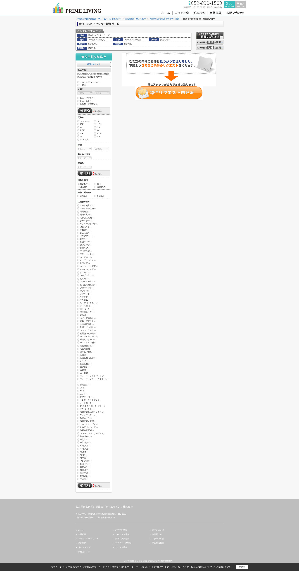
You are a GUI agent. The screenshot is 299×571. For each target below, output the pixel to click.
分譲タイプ (86, 242)
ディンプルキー (88, 415)
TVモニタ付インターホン (92, 406)
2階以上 (84, 439)
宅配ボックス (87, 409)
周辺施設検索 (158, 543)
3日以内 (83, 187)
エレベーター (87, 309)
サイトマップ (84, 547)
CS (82, 388)
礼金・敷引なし (87, 101)
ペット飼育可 (87, 205)
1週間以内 (101, 187)
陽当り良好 (86, 214)
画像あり (84, 196)
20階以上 (85, 449)
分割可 (84, 239)
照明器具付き (87, 312)
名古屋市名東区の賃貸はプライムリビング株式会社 (104, 506)
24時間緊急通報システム (92, 412)
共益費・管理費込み (88, 104)
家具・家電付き (88, 321)
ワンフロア (86, 461)
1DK (82, 124)
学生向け (85, 272)
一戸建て (84, 85)
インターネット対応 (90, 400)
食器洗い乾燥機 (88, 333)
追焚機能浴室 (87, 345)
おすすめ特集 (121, 530)
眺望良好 (85, 248)
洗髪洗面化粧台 (88, 358)
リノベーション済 (89, 224)
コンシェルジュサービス (92, 433)
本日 (99, 184)
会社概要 (82, 534)
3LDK (99, 133)
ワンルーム (85, 121)
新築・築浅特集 (122, 538)
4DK (98, 136)
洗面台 (84, 355)
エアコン (85, 367)
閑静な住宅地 (87, 217)
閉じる (242, 567)
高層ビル (85, 464)
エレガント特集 (122, 534)
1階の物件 (85, 442)
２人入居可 (86, 233)
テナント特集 (121, 547)
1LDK (99, 124)
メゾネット (86, 294)
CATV (83, 394)
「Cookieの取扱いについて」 (201, 567)
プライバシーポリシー (88, 538)
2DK (98, 127)
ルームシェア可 (88, 269)
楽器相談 (85, 211)
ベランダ (85, 297)
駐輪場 (84, 315)
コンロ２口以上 (88, 330)
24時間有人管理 (88, 421)
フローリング (87, 288)
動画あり (101, 196)
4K (81, 136)
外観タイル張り (88, 327)
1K (98, 121)
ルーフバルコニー (89, 303)
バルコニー (86, 300)
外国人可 (85, 263)
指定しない (85, 184)
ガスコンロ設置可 (89, 266)
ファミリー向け (88, 281)
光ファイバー (87, 397)
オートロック (87, 403)
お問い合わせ (158, 530)
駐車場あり (86, 436)
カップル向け (87, 275)
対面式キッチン (88, 339)
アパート (84, 82)
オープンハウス (88, 260)
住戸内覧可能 (87, 430)
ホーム (81, 530)
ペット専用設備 (88, 208)
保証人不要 (86, 227)
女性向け (85, 278)
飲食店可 (85, 467)
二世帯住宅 (86, 251)
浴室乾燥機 (86, 349)
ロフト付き (86, 291)
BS (82, 391)
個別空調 (85, 473)
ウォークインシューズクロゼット (93, 380)
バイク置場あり (88, 318)
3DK (82, 133)
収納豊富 (85, 384)
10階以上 (85, 445)
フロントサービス (89, 424)
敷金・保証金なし (88, 98)
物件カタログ (84, 551)
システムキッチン (89, 336)
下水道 (84, 479)
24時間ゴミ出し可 (89, 427)
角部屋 (84, 458)
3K (98, 130)
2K (81, 127)
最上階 (84, 451)
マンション (96, 82)
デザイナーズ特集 (123, 543)
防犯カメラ (86, 418)
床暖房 (84, 370)
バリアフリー (87, 236)
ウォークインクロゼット (92, 376)
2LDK (82, 130)
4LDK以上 (84, 139)
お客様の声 (157, 534)
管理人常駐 (86, 245)
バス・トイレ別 (88, 342)
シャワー (85, 361)
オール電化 (86, 306)
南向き (84, 455)
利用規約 (82, 543)
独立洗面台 (86, 364)
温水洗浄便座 (87, 351)
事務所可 (85, 230)
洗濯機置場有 (87, 324)
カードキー (86, 257)
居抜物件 (85, 470)
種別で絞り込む (94, 64)
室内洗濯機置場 (88, 284)
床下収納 (85, 373)
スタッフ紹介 (158, 538)
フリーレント (87, 254)
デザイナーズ (87, 221)
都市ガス (85, 476)
